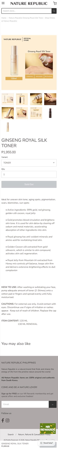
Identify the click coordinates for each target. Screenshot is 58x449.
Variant (4, 157)
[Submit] (54, 11)
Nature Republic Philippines (35, 440)
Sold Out (29, 184)
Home (3, 18)
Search (11, 434)
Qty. (3, 169)
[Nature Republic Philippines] (29, 3)
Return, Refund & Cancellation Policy (34, 434)
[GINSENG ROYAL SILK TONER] (7, 99)
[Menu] (3, 3)
